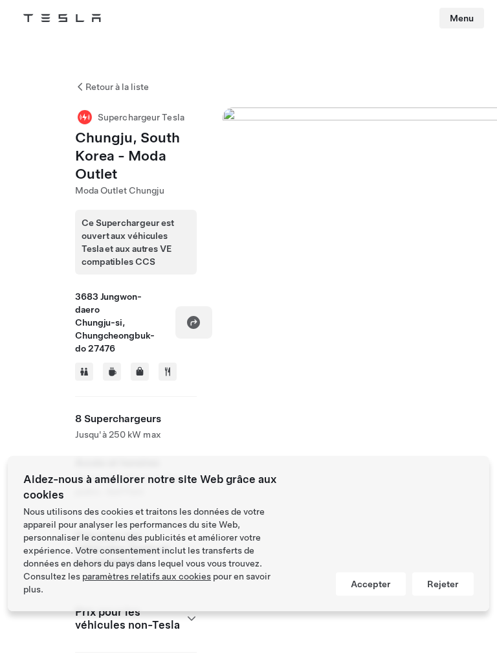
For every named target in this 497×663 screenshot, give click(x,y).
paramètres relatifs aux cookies (146, 576)
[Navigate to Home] (62, 18)
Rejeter (443, 584)
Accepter (371, 584)
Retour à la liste (117, 87)
